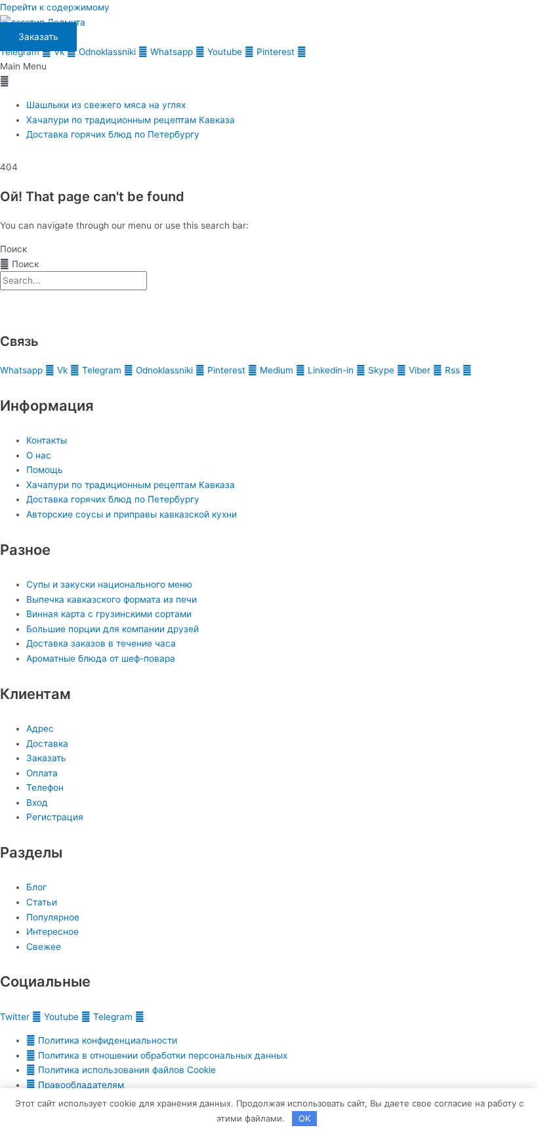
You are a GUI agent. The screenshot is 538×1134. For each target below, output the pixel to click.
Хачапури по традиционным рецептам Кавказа (130, 120)
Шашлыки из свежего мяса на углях (106, 105)
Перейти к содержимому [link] (55, 7)
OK (304, 1118)
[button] (269, 73)
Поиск (13, 249)
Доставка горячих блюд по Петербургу (112, 134)
